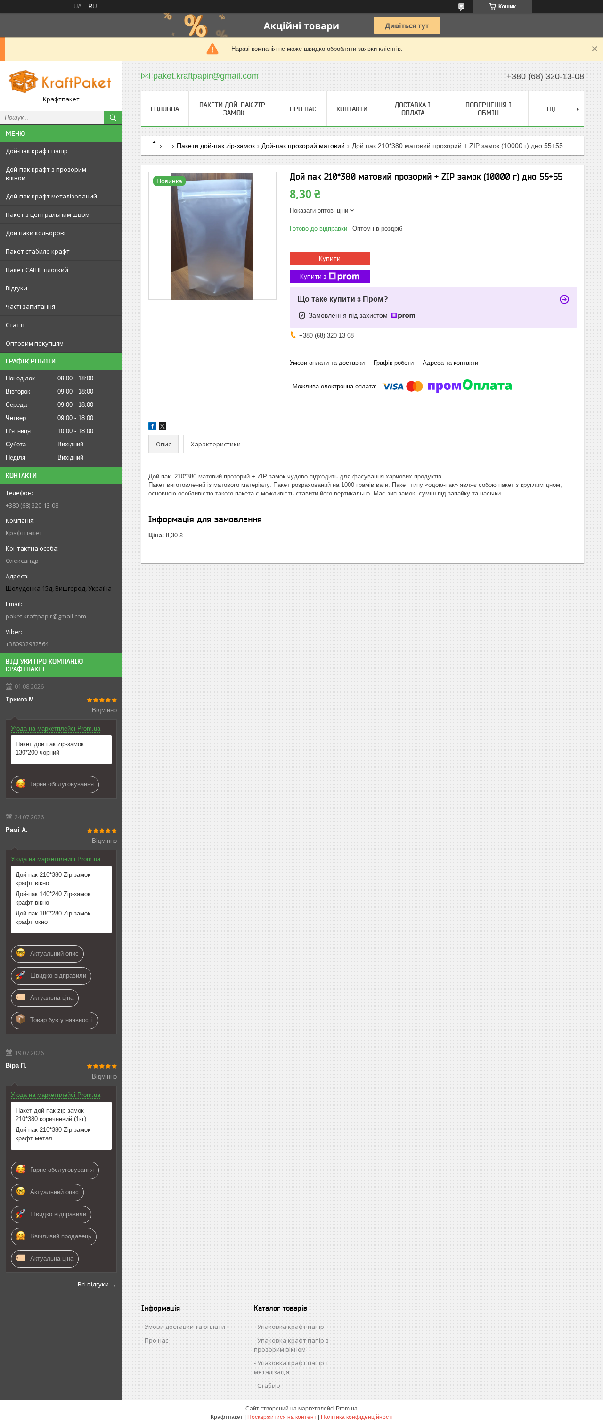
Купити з (313, 276)
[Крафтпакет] (61, 81)
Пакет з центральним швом (48, 214)
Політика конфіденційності (357, 1417)
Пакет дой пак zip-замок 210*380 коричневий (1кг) (51, 1114)
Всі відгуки (93, 1284)
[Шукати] (113, 118)
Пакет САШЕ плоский (37, 269)
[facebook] (152, 427)
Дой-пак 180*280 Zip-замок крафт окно (53, 917)
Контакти (351, 109)
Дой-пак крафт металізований (51, 196)
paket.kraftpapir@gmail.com (46, 616)
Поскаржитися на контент (282, 1417)
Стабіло (268, 1385)
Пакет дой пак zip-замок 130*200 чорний (50, 748)
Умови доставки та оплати (185, 1326)
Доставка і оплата (413, 108)
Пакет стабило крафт (38, 251)
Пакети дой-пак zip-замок (234, 108)
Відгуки (16, 288)
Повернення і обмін (488, 108)
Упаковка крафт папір (290, 1326)
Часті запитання (30, 306)
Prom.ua (347, 1408)
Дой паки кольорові (35, 233)
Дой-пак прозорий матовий (303, 145)
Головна (165, 109)
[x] (162, 427)
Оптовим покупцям (35, 343)
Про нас (303, 109)
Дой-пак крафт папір (37, 151)
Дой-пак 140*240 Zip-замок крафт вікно (53, 898)
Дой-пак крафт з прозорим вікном (46, 173)
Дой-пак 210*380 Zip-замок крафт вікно (53, 879)
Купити (330, 258)
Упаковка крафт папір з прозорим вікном (291, 1344)
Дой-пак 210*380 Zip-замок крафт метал (53, 1134)
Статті (15, 325)
